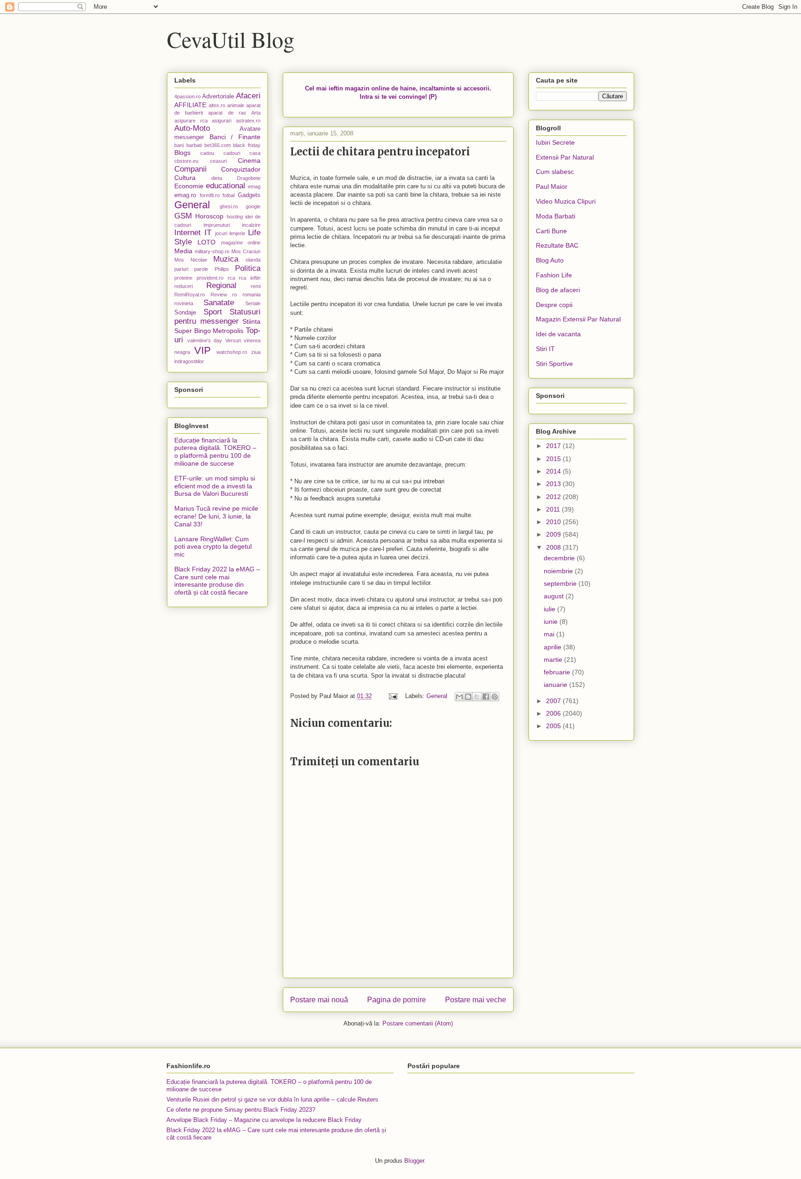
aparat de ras (227, 112)
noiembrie (559, 571)
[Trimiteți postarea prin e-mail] (392, 695)
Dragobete (249, 178)
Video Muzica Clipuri (566, 201)
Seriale (253, 303)
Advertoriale (218, 96)
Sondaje (185, 312)
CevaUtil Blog (230, 39)
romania (251, 294)
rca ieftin (250, 278)
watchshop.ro (231, 352)
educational (225, 185)
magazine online (241, 242)
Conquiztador (241, 169)
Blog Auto (550, 260)
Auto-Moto (192, 128)
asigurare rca (191, 120)
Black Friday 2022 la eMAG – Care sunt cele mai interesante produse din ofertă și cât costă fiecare (217, 580)
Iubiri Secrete (555, 142)
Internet (187, 232)
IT (207, 232)
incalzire (251, 225)
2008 (554, 547)
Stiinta (251, 321)
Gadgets (249, 195)
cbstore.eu (186, 161)
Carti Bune (551, 231)
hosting (235, 216)
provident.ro (210, 278)
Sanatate (218, 302)
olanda (253, 260)
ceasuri (218, 161)
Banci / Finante (235, 137)
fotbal (228, 195)
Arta (256, 112)
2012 (554, 496)
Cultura (185, 177)
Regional (221, 285)
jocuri (221, 233)
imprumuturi (216, 225)
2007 (554, 701)
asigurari (221, 120)
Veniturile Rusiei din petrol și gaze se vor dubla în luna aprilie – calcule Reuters (272, 1099)
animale (235, 105)
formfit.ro (210, 195)
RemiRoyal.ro (189, 294)
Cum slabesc (555, 171)
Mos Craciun (246, 251)
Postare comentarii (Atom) (417, 1023)
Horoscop (209, 216)
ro (234, 294)
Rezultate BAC (557, 245)
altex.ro (217, 105)
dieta (216, 178)
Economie (188, 186)
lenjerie (237, 233)
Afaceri (248, 95)
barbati (194, 145)
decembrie (560, 558)
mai (550, 634)
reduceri (183, 286)
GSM (183, 215)
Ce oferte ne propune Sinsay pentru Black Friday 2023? (240, 1109)
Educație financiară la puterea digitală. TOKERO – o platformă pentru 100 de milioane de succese (215, 451)
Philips (222, 269)
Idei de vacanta (558, 334)
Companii (190, 169)
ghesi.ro (229, 206)
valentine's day (204, 340)
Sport (212, 312)
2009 (554, 534)
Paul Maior (551, 186)
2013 (554, 483)
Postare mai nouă (319, 1000)
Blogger (414, 1160)
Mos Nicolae (190, 260)
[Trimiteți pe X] (477, 696)
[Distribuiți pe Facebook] (485, 696)
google (253, 206)
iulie (550, 609)
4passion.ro (187, 96)
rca (231, 278)
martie (554, 659)
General (436, 695)
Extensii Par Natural (565, 157)
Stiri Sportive (554, 363)
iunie (551, 621)
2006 (554, 713)
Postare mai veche (475, 1000)
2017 (554, 445)
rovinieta (183, 303)
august (555, 596)
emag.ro (185, 195)
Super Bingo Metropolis (208, 330)
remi (256, 286)
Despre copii (554, 304)
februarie (558, 672)
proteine (183, 278)
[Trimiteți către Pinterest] (494, 696)
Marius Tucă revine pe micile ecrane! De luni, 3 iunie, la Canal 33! (216, 516)
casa (255, 153)
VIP (202, 350)
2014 (554, 471)
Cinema (249, 160)
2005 (554, 726)
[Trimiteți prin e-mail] (459, 696)
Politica (248, 268)
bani (179, 145)
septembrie (561, 583)
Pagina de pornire (396, 1000)
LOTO (206, 242)
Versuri (233, 340)
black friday (247, 145)
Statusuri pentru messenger (217, 317)
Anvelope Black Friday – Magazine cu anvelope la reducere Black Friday (264, 1119)
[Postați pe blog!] (468, 696)
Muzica (225, 259)
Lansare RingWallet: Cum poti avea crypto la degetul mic (213, 546)
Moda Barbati (555, 216)
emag (254, 186)
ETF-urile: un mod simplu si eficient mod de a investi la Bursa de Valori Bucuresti (214, 486)
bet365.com (217, 145)
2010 (554, 521)
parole (201, 269)
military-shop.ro (212, 251)
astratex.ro (248, 120)
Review (218, 294)
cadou (207, 153)
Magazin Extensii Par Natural (578, 319)
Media (183, 251)
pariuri (181, 269)
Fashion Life (554, 275)
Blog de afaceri (558, 290)
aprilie (553, 647)
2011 (554, 509)
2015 (554, 458)
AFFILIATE (190, 105)
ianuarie (556, 684)
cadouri (231, 153)
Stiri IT (545, 348)
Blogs (182, 152)
